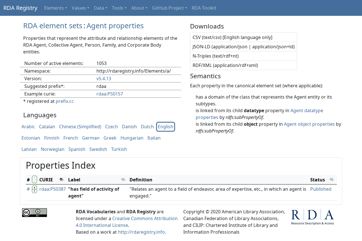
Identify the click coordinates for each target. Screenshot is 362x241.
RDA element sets (52, 26)
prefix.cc (65, 101)
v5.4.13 (103, 78)
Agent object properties (309, 124)
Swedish (98, 149)
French (70, 138)
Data (99, 8)
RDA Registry (20, 8)
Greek (110, 138)
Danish (129, 127)
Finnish (51, 138)
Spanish (76, 149)
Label (74, 180)
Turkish (119, 149)
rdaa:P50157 (109, 94)
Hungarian (131, 138)
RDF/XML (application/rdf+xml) (225, 65)
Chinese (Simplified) (80, 127)
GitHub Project (168, 8)
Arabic (28, 127)
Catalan (47, 127)
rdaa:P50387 (52, 189)
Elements (54, 8)
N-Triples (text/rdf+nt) (216, 56)
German (91, 138)
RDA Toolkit (204, 8)
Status (317, 180)
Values (79, 8)
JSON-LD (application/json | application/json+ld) (244, 47)
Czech (111, 127)
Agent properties (115, 26)
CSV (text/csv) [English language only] (232, 37)
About (137, 8)
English (165, 127)
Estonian (30, 138)
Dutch (147, 127)
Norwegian (52, 149)
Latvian (29, 149)
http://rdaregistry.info (141, 232)
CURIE (46, 180)
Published (320, 189)
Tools (117, 8)
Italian (154, 138)
